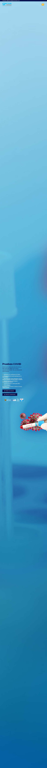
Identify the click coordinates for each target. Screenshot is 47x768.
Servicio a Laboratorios (10, 394)
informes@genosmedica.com (14, 0)
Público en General (9, 390)
